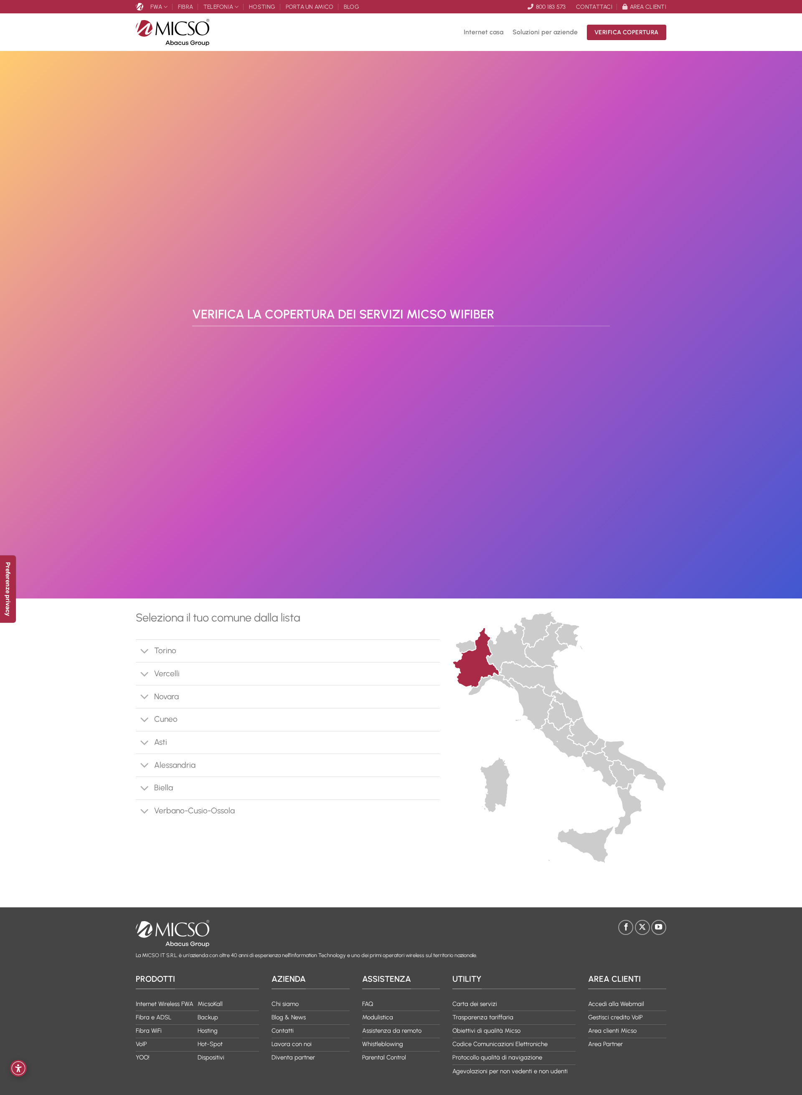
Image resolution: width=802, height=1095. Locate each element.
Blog (351, 6)
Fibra (185, 6)
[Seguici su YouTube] (658, 927)
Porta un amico (310, 6)
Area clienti (648, 6)
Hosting (262, 6)
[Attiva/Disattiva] (145, 652)
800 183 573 (551, 6)
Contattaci (594, 6)
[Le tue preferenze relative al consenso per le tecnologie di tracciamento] (8, 589)
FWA (156, 6)
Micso (140, 7)
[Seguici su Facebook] (625, 927)
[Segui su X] (642, 927)
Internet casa (483, 32)
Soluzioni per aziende (545, 32)
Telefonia (218, 6)
